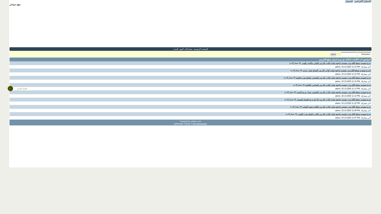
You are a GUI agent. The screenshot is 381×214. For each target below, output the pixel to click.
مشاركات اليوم (185, 49)
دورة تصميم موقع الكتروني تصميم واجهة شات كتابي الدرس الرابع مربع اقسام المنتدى (334, 99)
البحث (175, 49)
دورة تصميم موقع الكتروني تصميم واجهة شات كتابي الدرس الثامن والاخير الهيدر (336, 63)
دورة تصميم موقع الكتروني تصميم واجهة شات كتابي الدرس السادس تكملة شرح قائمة (333, 78)
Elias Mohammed (200, 124)
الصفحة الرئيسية (201, 49)
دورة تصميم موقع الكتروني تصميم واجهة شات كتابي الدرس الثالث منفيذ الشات (336, 107)
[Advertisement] (190, 26)
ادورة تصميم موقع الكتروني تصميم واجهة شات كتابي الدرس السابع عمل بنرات (337, 70)
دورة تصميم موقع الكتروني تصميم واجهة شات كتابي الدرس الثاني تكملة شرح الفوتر (334, 114)
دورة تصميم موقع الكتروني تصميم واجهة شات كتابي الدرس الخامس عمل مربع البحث (334, 92)
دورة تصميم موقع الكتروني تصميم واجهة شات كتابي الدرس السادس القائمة (338, 85)
